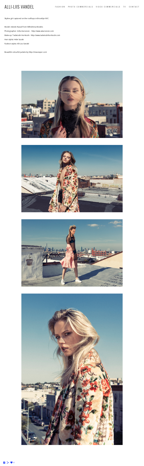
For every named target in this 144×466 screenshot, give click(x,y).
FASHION (60, 6)
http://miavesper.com (38, 52)
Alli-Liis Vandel (19, 7)
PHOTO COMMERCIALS (80, 6)
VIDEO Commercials (108, 6)
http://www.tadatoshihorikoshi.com (45, 35)
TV (124, 6)
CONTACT (134, 6)
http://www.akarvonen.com (43, 31)
